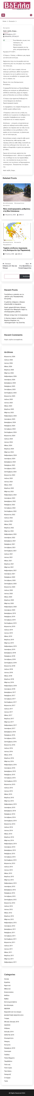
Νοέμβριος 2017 (9, 695)
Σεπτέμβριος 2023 (10, 472)
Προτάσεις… (8, 1071)
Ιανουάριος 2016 (9, 768)
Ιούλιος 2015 (8, 788)
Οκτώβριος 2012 (10, 896)
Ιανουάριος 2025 (9, 419)
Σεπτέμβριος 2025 (10, 393)
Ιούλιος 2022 (8, 518)
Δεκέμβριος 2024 (10, 422)
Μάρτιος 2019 (9, 643)
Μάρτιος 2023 (9, 491)
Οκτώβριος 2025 (10, 389)
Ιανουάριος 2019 (9, 649)
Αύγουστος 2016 (9, 745)
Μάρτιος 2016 (9, 761)
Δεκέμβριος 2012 (10, 890)
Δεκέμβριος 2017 (10, 692)
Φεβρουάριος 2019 (10, 646)
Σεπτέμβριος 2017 (10, 702)
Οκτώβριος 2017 (10, 699)
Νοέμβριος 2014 (9, 814)
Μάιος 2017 (8, 715)
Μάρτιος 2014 (9, 840)
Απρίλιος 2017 (9, 718)
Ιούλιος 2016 (8, 748)
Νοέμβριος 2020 (9, 577)
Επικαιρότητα (19, 203)
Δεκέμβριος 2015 (10, 771)
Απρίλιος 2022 (9, 528)
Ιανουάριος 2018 (9, 689)
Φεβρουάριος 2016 (10, 765)
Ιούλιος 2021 (8, 554)
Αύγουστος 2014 (9, 824)
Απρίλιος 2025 (9, 409)
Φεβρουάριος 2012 (10, 922)
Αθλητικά (7, 989)
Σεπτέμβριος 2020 (10, 583)
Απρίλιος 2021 (9, 564)
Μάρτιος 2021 (9, 567)
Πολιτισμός (8, 1068)
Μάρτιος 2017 (9, 722)
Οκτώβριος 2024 (10, 429)
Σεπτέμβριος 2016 (10, 742)
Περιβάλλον (7, 244)
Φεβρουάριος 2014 (10, 843)
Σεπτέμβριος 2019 (10, 623)
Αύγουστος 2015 (9, 784)
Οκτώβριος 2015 (10, 778)
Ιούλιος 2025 (8, 399)
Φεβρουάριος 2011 (10, 962)
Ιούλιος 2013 (8, 867)
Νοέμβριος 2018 (9, 656)
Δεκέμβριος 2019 (10, 613)
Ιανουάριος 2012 (9, 926)
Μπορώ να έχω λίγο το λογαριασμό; (16, 315)
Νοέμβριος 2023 (9, 465)
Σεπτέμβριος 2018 (10, 663)
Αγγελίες (7, 982)
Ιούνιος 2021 (8, 557)
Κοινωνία (6, 28)
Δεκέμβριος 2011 (10, 929)
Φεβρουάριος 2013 (10, 883)
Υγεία (6, 1081)
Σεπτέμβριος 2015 (10, 781)
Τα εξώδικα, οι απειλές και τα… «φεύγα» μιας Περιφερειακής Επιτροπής (14, 297)
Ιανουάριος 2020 (9, 610)
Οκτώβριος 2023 (10, 468)
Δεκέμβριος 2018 (10, 653)
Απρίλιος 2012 (9, 916)
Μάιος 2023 (8, 485)
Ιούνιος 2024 (8, 442)
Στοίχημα (7, 1078)
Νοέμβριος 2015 (9, 774)
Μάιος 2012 (8, 913)
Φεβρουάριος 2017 (10, 725)
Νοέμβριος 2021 (9, 544)
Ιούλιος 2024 (8, 439)
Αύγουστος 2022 (9, 514)
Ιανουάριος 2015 (9, 807)
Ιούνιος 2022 (8, 521)
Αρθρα (6, 999)
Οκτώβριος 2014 (10, 817)
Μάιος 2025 (8, 406)
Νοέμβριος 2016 (9, 735)
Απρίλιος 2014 (9, 837)
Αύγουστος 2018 (9, 666)
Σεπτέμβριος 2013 (10, 860)
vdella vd (21, 214)
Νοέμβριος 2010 (9, 1048)
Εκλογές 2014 (8, 1031)
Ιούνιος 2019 (8, 633)
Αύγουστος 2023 (9, 475)
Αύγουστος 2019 (9, 626)
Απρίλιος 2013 (9, 876)
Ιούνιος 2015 (8, 791)
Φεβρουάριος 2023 (10, 495)
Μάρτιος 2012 (9, 919)
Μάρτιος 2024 (9, 452)
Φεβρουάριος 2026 (10, 376)
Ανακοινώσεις (9, 992)
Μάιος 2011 (8, 952)
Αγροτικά (7, 985)
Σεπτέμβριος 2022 (10, 511)
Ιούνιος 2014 (8, 830)
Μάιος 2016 (8, 755)
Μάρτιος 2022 (9, 531)
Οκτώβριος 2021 (10, 547)
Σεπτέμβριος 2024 (10, 432)
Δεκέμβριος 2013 (10, 850)
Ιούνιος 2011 (8, 949)
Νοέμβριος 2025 (9, 386)
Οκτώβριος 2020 (10, 580)
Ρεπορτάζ (7, 1074)
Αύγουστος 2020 (9, 587)
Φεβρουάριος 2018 (10, 686)
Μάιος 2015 (8, 794)
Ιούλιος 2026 (8, 360)
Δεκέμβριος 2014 (10, 811)
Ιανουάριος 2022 (9, 537)
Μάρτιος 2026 (9, 373)
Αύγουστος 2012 (9, 903)
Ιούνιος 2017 (8, 712)
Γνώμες (6, 1018)
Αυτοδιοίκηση (8, 203)
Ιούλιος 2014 (8, 827)
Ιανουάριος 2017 (9, 728)
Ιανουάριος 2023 (9, 498)
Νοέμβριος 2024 (9, 426)
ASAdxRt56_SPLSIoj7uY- (12, 36)
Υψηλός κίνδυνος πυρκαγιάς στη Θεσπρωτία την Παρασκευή (16, 249)
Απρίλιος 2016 (9, 758)
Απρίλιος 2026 (9, 370)
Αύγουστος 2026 (9, 356)
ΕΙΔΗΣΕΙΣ (7, 1025)
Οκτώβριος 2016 (10, 738)
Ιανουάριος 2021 (9, 574)
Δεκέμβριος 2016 (10, 732)
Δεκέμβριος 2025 (10, 383)
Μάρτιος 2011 (9, 959)
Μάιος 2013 (8, 873)
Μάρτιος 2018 (9, 682)
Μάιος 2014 (8, 834)
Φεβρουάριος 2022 (10, 534)
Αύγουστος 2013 (9, 863)
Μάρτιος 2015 (9, 801)
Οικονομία (7, 1051)
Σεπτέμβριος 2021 (10, 551)
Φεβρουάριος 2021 (10, 570)
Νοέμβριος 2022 (9, 505)
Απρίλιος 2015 (9, 797)
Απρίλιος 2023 (9, 488)
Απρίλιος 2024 (9, 449)
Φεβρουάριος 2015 (10, 804)
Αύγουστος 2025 (9, 396)
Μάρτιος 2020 (9, 603)
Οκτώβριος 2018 (10, 659)
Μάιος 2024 (8, 445)
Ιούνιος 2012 (8, 909)
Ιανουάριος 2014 (9, 847)
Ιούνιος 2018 (8, 672)
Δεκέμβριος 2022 (10, 501)
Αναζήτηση (26, 276)
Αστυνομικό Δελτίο (10, 1002)
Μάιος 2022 (8, 524)
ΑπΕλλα (6, 995)
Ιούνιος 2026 (8, 363)
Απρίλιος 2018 (9, 679)
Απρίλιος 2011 (9, 955)
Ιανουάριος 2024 (9, 458)
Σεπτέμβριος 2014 (10, 821)
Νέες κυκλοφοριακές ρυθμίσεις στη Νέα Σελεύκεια (16, 210)
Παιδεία (6, 1054)
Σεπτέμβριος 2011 (10, 939)
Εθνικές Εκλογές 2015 (11, 1022)
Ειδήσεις (7, 1028)
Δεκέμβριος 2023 (10, 462)
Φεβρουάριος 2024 (10, 455)
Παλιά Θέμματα (9, 1058)
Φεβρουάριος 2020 (10, 607)
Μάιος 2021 (8, 561)
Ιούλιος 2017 (8, 709)
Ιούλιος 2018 (8, 669)
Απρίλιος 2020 (9, 600)
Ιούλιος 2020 (8, 590)
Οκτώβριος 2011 (10, 936)
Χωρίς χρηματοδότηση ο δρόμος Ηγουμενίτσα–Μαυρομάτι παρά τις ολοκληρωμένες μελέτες (15, 310)
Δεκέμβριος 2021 (10, 541)
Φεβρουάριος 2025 (10, 416)
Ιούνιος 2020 (8, 593)
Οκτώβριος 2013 (10, 857)
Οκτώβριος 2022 (10, 508)
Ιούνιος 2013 (8, 870)
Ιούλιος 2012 (8, 906)
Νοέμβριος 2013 (9, 853)
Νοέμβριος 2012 (9, 893)
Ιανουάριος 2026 (9, 379)
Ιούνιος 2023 (8, 482)
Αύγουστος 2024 (9, 435)
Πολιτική (7, 1064)
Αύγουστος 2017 (9, 705)
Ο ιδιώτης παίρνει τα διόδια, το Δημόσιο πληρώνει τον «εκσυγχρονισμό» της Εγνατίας (14, 320)
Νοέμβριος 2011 (9, 932)
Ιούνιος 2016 (8, 751)
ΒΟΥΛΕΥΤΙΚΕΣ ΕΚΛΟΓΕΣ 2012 (13, 1015)
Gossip (6, 979)
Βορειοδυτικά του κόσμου (12, 1012)
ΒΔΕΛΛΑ (7, 1008)
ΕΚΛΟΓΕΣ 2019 (9, 1035)
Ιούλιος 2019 (8, 630)
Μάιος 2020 (8, 597)
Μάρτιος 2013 (9, 880)
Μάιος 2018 (8, 676)
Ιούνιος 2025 (8, 403)
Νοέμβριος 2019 (9, 616)
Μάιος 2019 (8, 636)
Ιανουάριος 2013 (9, 886)
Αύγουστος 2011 (9, 942)
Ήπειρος (7, 1041)
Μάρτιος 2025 (9, 412)
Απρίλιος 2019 (9, 639)
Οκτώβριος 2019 (10, 620)
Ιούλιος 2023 (8, 478)
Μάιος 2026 (8, 366)
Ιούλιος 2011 (8, 946)
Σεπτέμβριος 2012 (10, 899)
